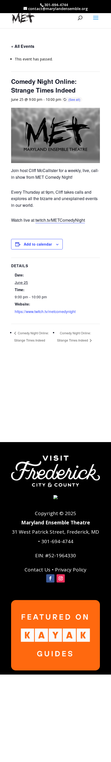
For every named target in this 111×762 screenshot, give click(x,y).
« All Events (22, 46)
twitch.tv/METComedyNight (60, 220)
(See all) (74, 99)
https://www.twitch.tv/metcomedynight (45, 311)
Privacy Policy (70, 569)
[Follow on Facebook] (50, 578)
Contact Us (37, 569)
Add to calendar (38, 244)
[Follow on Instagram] (61, 578)
